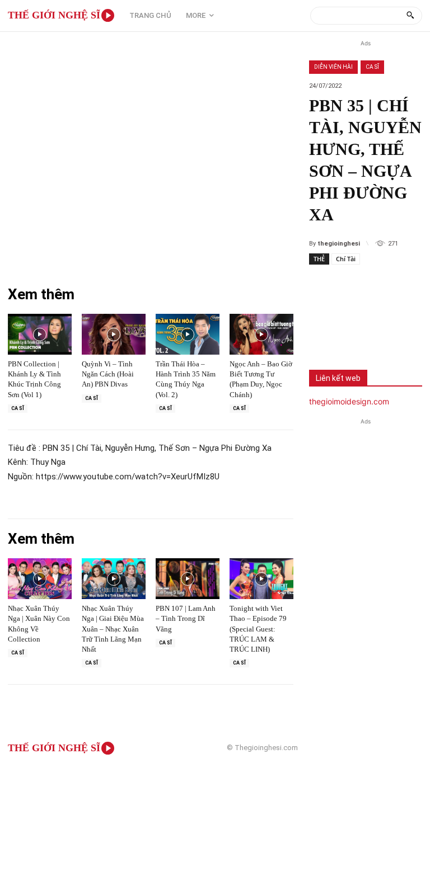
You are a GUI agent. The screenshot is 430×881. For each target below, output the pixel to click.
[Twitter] (363, 331)
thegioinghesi (338, 243)
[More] (400, 331)
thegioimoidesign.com (349, 401)
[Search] (410, 16)
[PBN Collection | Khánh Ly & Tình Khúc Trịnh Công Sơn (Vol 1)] (40, 334)
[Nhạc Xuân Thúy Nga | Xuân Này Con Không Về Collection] (40, 578)
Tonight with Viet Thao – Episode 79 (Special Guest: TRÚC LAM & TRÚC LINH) (258, 628)
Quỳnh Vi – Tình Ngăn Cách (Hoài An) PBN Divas (108, 374)
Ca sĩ (372, 67)
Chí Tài (346, 259)
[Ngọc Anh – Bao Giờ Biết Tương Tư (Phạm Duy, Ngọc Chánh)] (261, 334)
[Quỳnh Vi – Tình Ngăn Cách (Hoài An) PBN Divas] (114, 334)
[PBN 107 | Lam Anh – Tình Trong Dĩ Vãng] (187, 578)
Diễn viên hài (333, 67)
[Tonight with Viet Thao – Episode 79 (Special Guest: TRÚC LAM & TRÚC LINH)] (261, 578)
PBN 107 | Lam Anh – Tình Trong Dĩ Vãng (186, 618)
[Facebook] (326, 331)
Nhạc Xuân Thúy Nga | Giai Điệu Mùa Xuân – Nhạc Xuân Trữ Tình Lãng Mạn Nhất (113, 628)
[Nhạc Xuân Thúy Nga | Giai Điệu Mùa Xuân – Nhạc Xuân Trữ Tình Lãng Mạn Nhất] (114, 578)
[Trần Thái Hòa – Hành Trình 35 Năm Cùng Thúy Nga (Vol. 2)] (187, 334)
